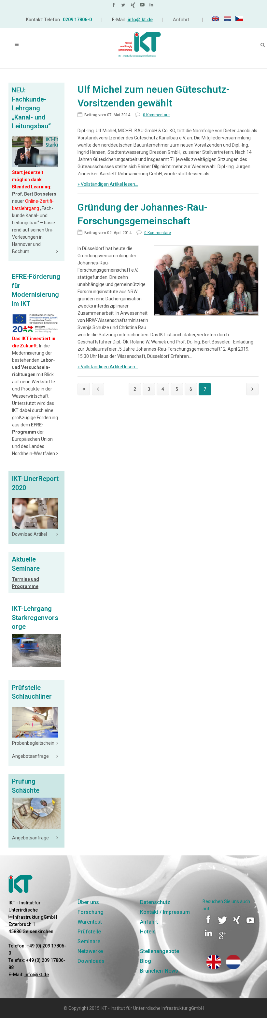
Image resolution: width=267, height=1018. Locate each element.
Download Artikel (29, 534)
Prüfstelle (89, 932)
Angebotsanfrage (30, 756)
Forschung (90, 912)
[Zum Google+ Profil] (222, 938)
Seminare (88, 941)
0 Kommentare (157, 233)
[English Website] (214, 967)
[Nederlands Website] (233, 967)
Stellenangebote (159, 951)
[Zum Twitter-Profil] (124, 6)
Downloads (91, 961)
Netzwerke (90, 951)
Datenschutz (155, 902)
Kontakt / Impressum (165, 912)
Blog (145, 961)
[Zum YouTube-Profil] (143, 6)
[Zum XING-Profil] (133, 6)
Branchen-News (159, 971)
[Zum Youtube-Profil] (251, 924)
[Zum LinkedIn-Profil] (152, 6)
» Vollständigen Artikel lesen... (107, 184)
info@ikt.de (140, 19)
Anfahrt (181, 19)
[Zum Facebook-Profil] (114, 6)
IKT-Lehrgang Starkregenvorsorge (35, 617)
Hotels (148, 932)
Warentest (89, 922)
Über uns (88, 902)
